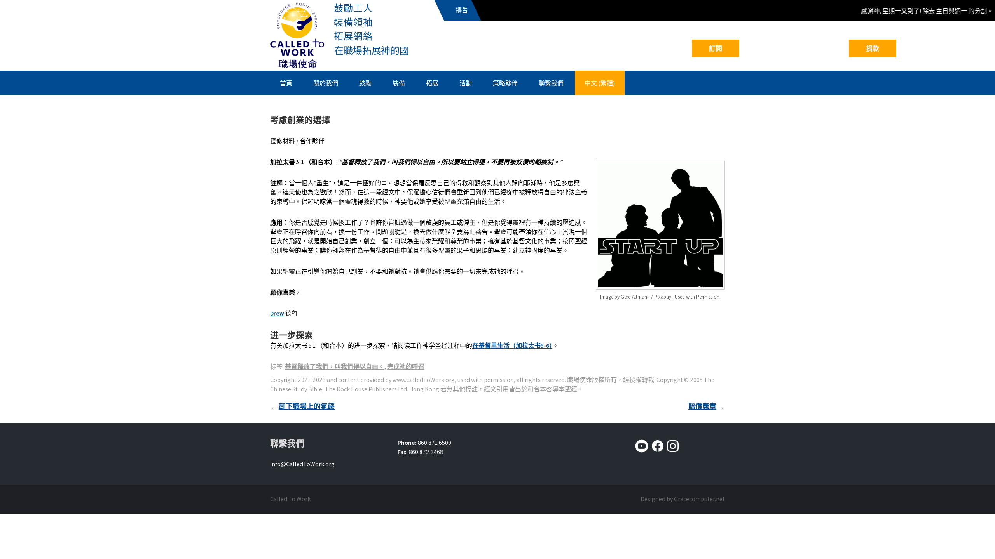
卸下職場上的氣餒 (307, 406)
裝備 (399, 83)
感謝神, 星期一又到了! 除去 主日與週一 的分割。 (920, 11)
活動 (465, 83)
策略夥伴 (505, 83)
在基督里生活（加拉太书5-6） (512, 346)
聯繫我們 (551, 83)
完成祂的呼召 (405, 367)
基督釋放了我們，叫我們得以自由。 (334, 367)
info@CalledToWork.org (302, 464)
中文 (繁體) (600, 83)
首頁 (286, 83)
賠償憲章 (702, 406)
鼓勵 (365, 83)
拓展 (432, 83)
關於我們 (325, 83)
